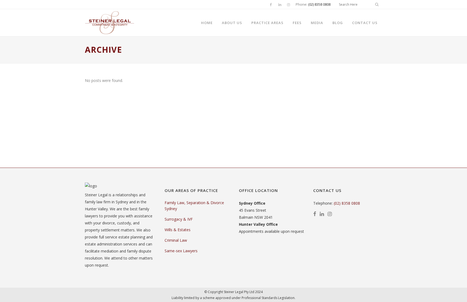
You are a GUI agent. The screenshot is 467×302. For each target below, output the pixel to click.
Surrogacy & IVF (179, 219)
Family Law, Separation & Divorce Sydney (194, 205)
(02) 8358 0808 (319, 4)
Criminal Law (176, 240)
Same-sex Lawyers (181, 250)
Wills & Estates (178, 229)
